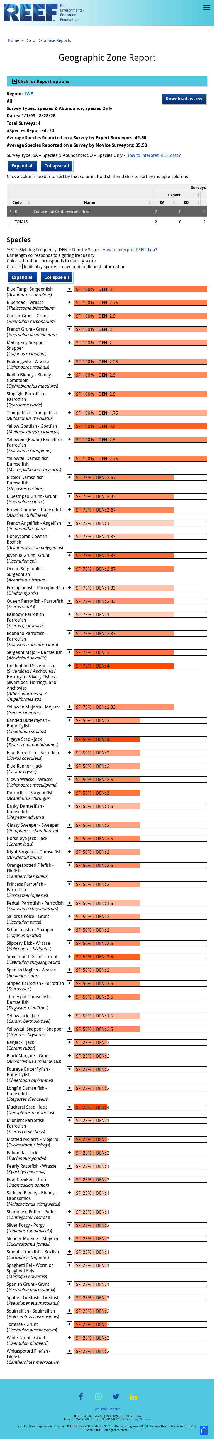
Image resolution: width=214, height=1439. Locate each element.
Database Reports (54, 40)
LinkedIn (133, 1400)
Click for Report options (43, 81)
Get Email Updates (107, 1409)
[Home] (43, 13)
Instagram (98, 1400)
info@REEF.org (141, 1419)
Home (13, 40)
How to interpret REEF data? (153, 155)
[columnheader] (176, 195)
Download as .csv (184, 99)
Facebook (81, 1400)
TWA (28, 94)
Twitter (116, 1400)
